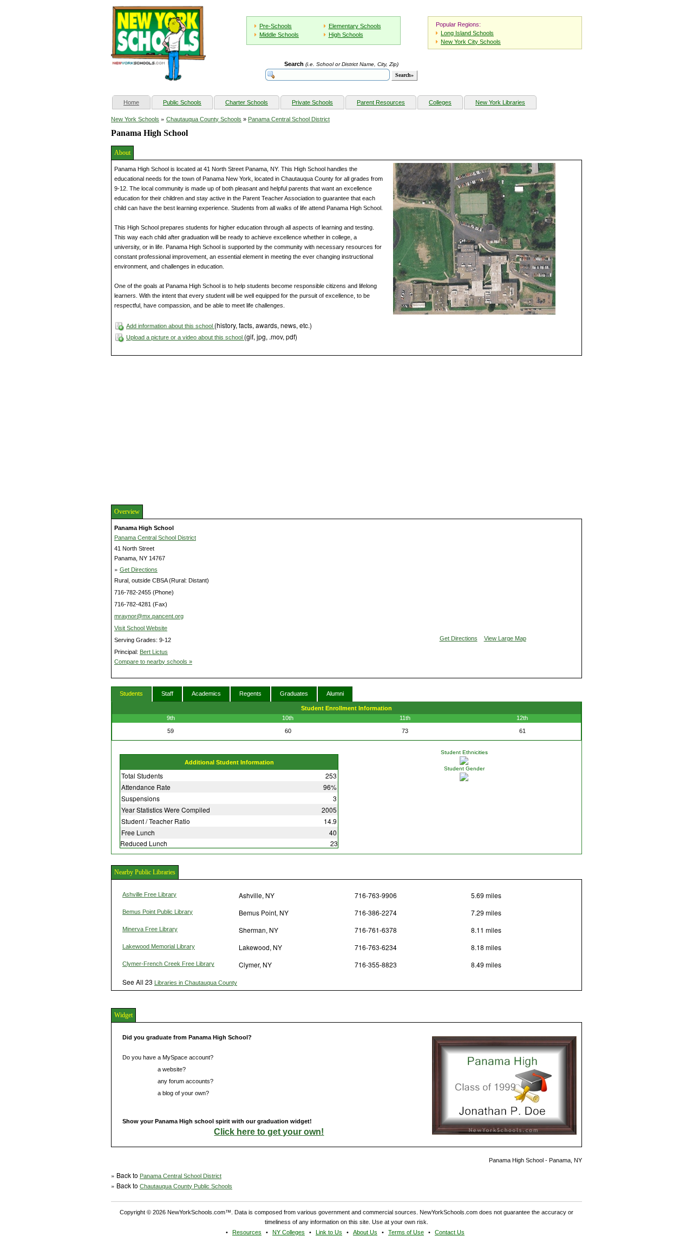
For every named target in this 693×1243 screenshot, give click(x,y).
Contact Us (450, 1232)
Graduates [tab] (294, 693)
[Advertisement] (192, 428)
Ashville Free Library (149, 894)
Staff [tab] (167, 693)
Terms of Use (406, 1232)
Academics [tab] (206, 693)
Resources (246, 1232)
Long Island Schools (467, 33)
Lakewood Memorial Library (158, 946)
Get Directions (139, 569)
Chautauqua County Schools (203, 119)
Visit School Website (140, 628)
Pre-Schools (275, 26)
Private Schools (312, 102)
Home (136, 102)
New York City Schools (471, 41)
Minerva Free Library (150, 929)
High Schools (346, 34)
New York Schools (135, 119)
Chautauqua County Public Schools (186, 1186)
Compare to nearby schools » (153, 661)
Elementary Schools (355, 26)
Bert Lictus (154, 652)
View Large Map (505, 638)
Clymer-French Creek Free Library (168, 963)
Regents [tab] (250, 693)
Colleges (440, 102)
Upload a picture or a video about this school (185, 337)
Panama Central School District (289, 119)
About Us (365, 1232)
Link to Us (329, 1232)
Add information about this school (170, 326)
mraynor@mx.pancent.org (149, 616)
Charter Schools (246, 102)
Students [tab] (131, 693)
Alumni (335, 693)
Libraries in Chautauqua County (195, 982)
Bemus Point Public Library (157, 911)
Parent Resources (381, 102)
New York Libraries (500, 102)
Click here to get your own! (269, 1131)
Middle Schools (279, 34)
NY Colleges (288, 1232)
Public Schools (182, 102)
